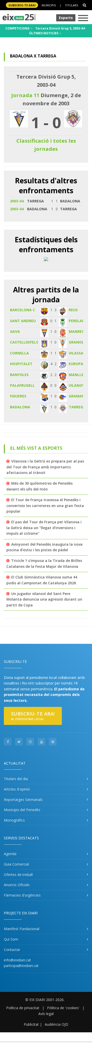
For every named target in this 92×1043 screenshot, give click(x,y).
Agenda (10, 853)
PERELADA (78, 320)
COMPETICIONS (17, 28)
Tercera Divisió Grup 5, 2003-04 (60, 28)
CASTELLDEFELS (24, 342)
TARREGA (77, 407)
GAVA (15, 331)
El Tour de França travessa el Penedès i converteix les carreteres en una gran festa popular (45, 505)
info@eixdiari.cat (17, 960)
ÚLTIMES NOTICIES (44, 33)
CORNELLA (19, 353)
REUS (73, 309)
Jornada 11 (25, 95)
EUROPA (76, 363)
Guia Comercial (16, 864)
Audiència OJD (56, 1024)
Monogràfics (14, 820)
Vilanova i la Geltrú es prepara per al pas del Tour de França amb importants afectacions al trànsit (45, 467)
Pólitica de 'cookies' (63, 1007)
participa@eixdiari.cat (21, 965)
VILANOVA (78, 385)
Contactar (12, 949)
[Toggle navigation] (83, 18)
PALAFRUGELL (22, 385)
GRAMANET (79, 396)
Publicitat (31, 1024)
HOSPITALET (21, 363)
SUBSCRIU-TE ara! (22, 5)
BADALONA (20, 407)
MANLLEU (77, 374)
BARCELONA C (22, 309)
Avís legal (46, 1013)
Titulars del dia (16, 778)
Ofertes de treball (18, 874)
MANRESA (77, 331)
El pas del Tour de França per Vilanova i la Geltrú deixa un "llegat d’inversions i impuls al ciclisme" (44, 527)
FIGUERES (18, 396)
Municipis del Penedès (22, 809)
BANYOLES (19, 374)
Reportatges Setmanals (23, 799)
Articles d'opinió (17, 789)
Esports (66, 17)
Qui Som (11, 939)
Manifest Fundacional (21, 928)
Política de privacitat (22, 1007)
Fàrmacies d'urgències (22, 895)
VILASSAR (77, 353)
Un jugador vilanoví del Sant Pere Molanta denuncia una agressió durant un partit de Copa (44, 599)
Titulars (71, 5)
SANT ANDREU (23, 320)
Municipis (49, 5)
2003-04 (17, 201)
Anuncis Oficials (17, 884)
